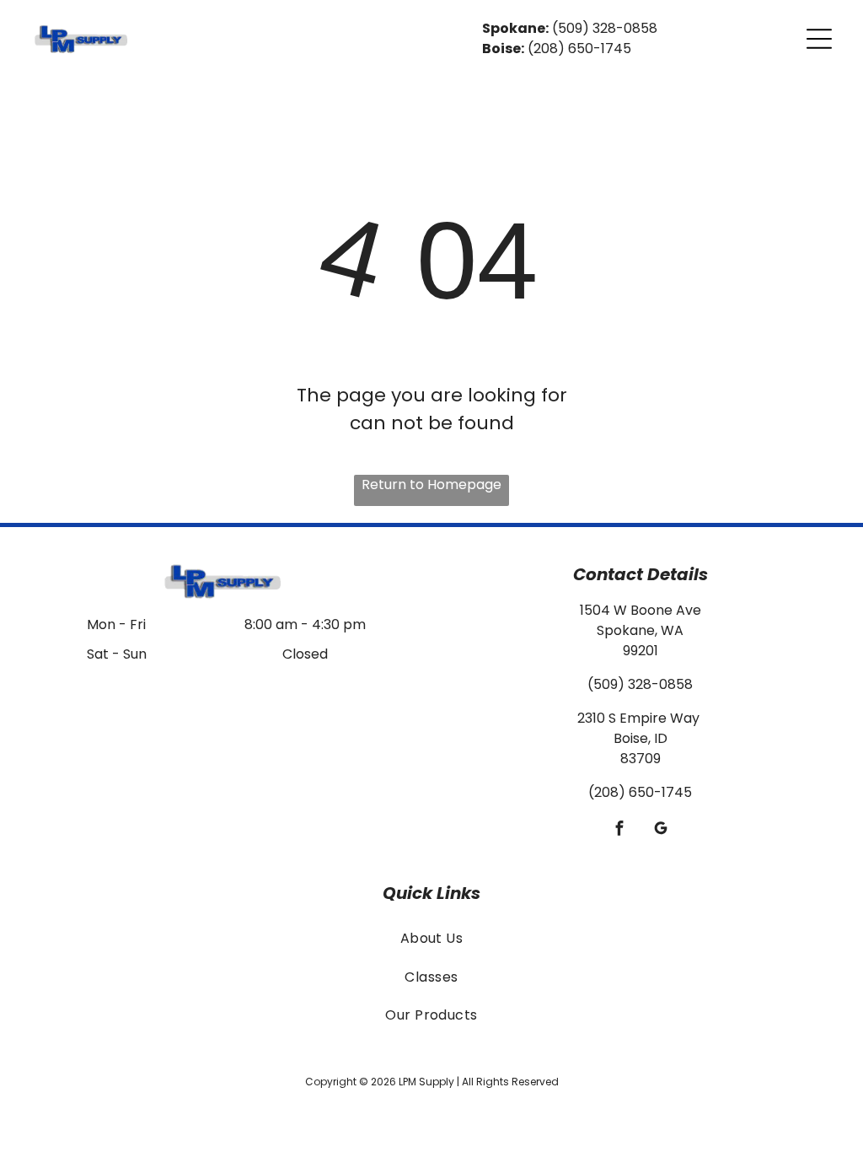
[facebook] (619, 829)
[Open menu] (819, 38)
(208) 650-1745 (579, 48)
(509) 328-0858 (604, 28)
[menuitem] (432, 938)
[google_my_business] (661, 829)
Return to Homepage (431, 484)
